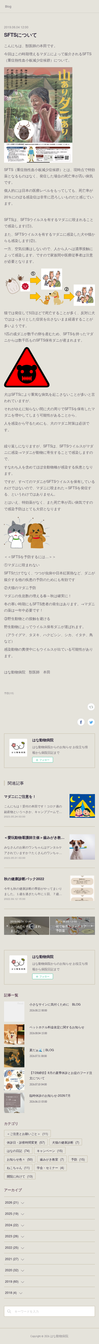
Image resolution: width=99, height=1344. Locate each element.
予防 (78, 1159)
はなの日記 (18, 1150)
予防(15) (9, 693)
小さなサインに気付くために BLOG (54, 1004)
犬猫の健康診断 (65, 1142)
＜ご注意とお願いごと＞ (27, 1133)
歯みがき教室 (52, 1159)
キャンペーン (50, 1150)
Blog (8, 6)
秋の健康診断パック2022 (24, 878)
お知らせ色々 (20, 1159)
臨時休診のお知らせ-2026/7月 (50, 1095)
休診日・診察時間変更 (26, 1142)
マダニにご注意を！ (20, 796)
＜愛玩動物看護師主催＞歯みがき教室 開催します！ (45, 837)
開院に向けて (20, 1176)
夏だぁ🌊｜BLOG (41, 1050)
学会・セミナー (50, 1167)
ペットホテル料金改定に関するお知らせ (56, 1027)
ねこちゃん (18, 1167)
